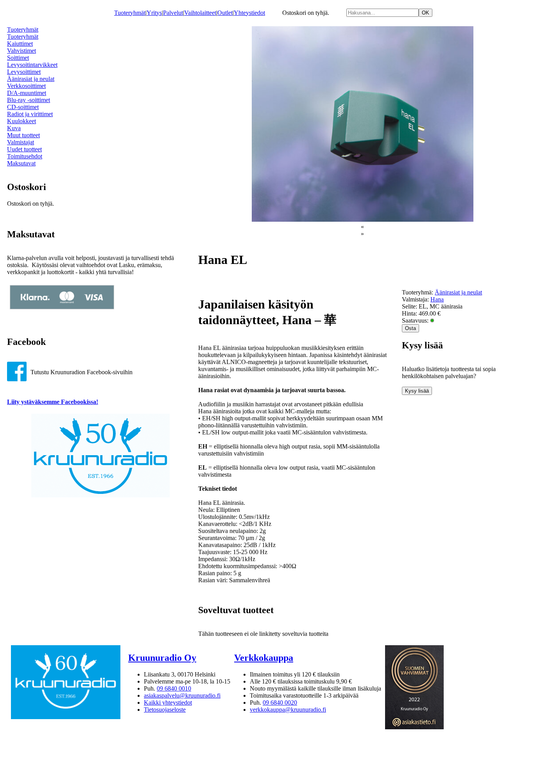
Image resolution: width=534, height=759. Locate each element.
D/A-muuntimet (26, 93)
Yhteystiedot (249, 12)
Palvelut (173, 12)
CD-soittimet (23, 107)
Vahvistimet (21, 50)
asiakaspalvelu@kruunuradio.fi (182, 695)
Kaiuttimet (20, 43)
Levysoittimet (24, 71)
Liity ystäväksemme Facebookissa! (52, 401)
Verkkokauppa (263, 658)
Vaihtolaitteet (200, 12)
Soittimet (18, 57)
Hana (437, 299)
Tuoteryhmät (129, 12)
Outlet (225, 12)
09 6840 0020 (280, 702)
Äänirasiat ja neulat (30, 78)
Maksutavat (21, 163)
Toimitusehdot (24, 156)
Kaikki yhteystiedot (168, 702)
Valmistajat (20, 142)
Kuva (14, 128)
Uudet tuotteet (24, 149)
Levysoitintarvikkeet (32, 64)
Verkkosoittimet (26, 86)
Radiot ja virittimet (30, 114)
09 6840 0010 (174, 688)
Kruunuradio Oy (162, 658)
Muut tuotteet (23, 135)
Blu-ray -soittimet (28, 100)
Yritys (154, 12)
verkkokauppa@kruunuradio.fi (288, 709)
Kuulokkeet (21, 121)
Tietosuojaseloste (165, 709)
